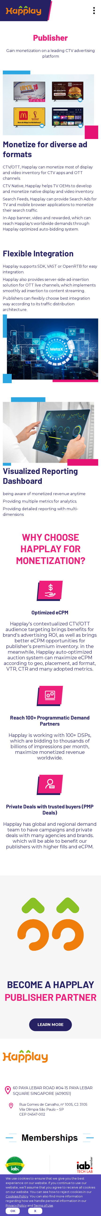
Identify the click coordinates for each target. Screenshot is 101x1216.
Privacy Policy (16, 1205)
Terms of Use (43, 1205)
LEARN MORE (50, 1024)
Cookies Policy (17, 1196)
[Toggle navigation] (94, 10)
